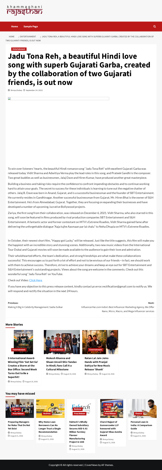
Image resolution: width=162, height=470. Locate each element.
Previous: (35, 305)
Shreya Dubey (16, 90)
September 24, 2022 (34, 90)
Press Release (18, 413)
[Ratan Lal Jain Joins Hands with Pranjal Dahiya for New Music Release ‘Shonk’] (100, 342)
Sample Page (31, 26)
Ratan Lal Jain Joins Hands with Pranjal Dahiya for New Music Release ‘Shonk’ (97, 363)
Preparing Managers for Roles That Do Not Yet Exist (19, 425)
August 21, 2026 (16, 436)
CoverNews (91, 464)
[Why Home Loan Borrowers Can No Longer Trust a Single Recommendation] (50, 408)
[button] (155, 26)
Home (14, 26)
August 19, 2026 (31, 381)
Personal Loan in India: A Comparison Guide (141, 425)
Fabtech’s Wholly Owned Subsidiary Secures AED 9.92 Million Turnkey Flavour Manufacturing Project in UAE (79, 432)
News (107, 409)
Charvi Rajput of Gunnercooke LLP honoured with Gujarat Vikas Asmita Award (111, 428)
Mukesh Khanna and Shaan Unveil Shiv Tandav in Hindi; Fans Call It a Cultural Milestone (61, 363)
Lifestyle (108, 404)
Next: (117, 307)
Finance (138, 413)
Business (16, 409)
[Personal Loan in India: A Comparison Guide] (142, 408)
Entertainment (19, 49)
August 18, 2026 (108, 374)
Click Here (36, 280)
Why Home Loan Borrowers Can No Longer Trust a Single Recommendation (50, 427)
